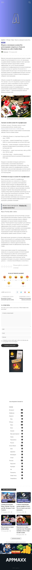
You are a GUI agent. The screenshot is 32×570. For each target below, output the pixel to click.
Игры (3, 42)
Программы (13, 439)
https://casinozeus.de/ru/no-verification (11, 128)
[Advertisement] (16, 21)
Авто (11, 448)
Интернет (11, 410)
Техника (11, 460)
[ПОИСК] (29, 2)
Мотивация (13, 454)
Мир (11, 419)
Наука (11, 436)
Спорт (11, 457)
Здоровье (12, 451)
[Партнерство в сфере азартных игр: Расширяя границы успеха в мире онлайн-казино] (24, 520)
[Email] (28, 292)
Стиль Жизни (12, 445)
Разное (12, 442)
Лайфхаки (11, 413)
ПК (11, 469)
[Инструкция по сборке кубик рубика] (8, 520)
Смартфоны (13, 478)
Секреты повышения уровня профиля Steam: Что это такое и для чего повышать (23, 507)
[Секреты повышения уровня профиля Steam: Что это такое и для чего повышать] (24, 497)
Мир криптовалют (14, 433)
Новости (11, 416)
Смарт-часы (13, 475)
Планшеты (13, 472)
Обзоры (11, 422)
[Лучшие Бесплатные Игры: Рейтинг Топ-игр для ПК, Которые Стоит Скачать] (8, 497)
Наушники (12, 463)
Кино (11, 427)
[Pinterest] (25, 292)
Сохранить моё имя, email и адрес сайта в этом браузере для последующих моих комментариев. (15, 341)
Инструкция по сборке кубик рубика (7, 528)
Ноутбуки (12, 466)
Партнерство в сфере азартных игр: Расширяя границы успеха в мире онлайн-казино (24, 529)
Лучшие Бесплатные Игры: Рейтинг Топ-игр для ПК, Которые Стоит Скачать (8, 507)
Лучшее (12, 430)
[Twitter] (21, 292)
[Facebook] (17, 292)
